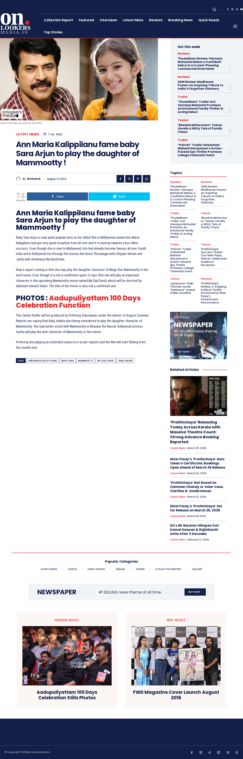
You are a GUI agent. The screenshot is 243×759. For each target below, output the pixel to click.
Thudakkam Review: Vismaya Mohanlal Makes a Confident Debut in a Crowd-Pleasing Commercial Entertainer (200, 63)
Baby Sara (67, 360)
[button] (214, 9)
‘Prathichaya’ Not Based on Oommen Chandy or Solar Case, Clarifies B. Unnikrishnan (197, 486)
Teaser (183, 120)
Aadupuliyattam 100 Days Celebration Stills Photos (67, 695)
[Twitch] (218, 752)
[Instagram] (232, 9)
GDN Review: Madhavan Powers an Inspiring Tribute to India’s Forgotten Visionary (200, 85)
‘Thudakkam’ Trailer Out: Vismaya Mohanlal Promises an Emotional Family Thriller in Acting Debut (200, 107)
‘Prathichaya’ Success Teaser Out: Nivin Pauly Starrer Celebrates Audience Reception (214, 257)
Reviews (184, 53)
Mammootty (85, 360)
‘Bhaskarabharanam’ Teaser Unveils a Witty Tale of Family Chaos (200, 128)
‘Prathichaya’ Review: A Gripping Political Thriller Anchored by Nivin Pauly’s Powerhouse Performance (213, 292)
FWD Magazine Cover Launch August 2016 (176, 695)
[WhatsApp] (146, 179)
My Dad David (105, 360)
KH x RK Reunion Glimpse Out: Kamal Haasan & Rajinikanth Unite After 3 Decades (194, 529)
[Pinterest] (138, 179)
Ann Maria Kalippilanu (42, 360)
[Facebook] (228, 9)
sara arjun (125, 360)
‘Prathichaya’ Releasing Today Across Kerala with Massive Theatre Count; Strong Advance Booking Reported (195, 432)
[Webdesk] (19, 178)
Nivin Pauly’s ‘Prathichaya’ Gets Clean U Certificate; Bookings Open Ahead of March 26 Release (197, 463)
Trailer (183, 96)
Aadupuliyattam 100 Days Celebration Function (78, 301)
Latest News (27, 134)
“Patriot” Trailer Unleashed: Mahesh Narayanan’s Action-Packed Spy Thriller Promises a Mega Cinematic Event (200, 150)
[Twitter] (237, 9)
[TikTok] (209, 752)
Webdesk (34, 178)
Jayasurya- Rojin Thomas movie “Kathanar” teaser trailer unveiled (182, 288)
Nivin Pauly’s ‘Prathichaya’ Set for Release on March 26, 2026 (196, 508)
